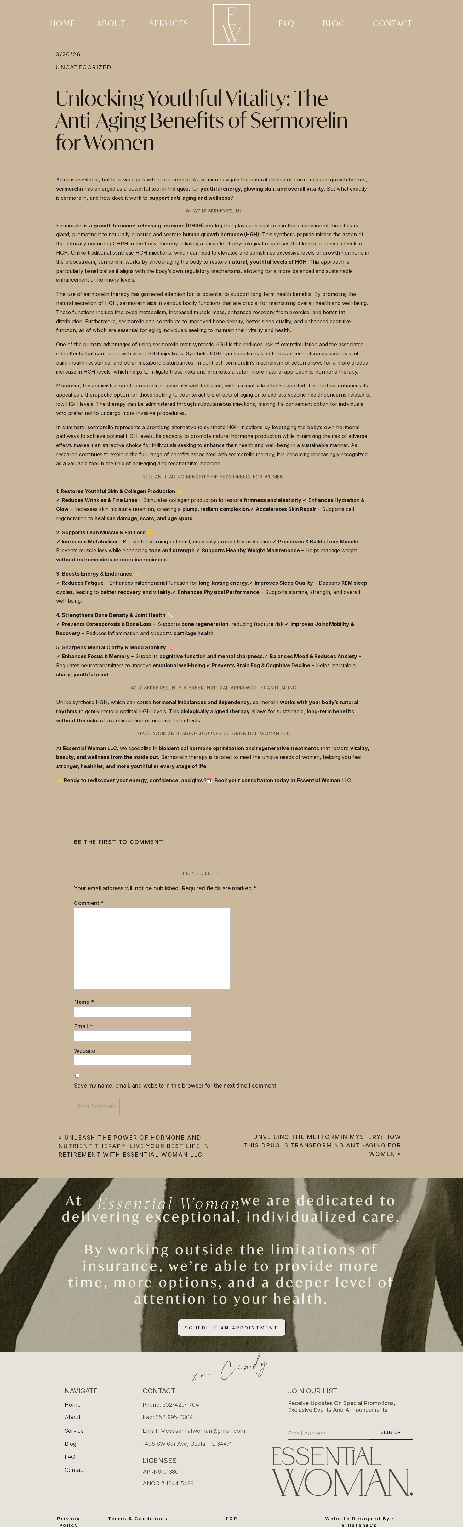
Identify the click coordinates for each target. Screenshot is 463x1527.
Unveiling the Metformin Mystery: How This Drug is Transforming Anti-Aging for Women (322, 1145)
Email (83, 1026)
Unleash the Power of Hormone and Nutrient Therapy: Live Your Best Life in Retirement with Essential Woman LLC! (133, 1146)
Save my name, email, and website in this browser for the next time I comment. (176, 1085)
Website (84, 1051)
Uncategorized (83, 67)
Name (84, 1002)
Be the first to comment (118, 842)
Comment (89, 903)
